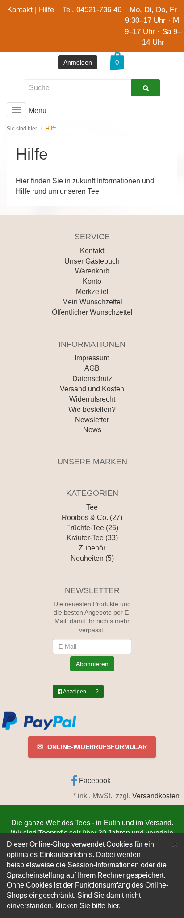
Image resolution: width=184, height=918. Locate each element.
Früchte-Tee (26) (92, 528)
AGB (92, 368)
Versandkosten (156, 796)
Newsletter (92, 420)
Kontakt (20, 9)
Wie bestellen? (92, 409)
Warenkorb (92, 271)
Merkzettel (92, 291)
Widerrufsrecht (92, 399)
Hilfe (46, 9)
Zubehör (92, 548)
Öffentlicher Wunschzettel (92, 312)
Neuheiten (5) (92, 558)
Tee (92, 507)
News (92, 429)
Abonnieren (92, 663)
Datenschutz (92, 378)
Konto (92, 281)
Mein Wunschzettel (92, 302)
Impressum (92, 358)
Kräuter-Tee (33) (92, 537)
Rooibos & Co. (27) (92, 517)
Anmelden (77, 62)
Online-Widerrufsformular (92, 746)
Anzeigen (74, 691)
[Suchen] (145, 87)
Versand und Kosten (92, 389)
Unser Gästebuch (92, 261)
